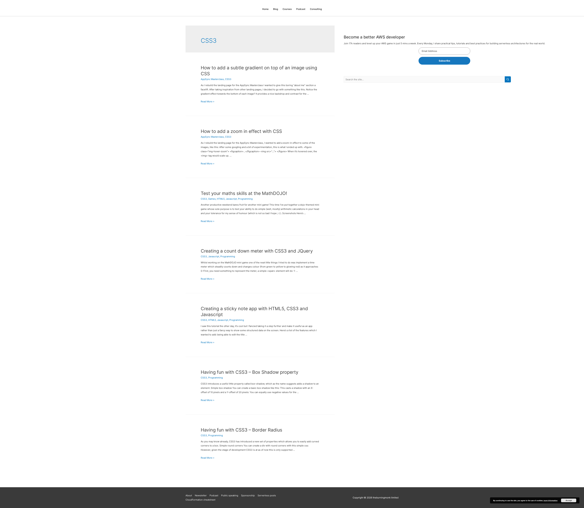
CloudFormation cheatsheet (200, 499)
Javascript (231, 198)
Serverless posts (267, 495)
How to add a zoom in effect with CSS (241, 131)
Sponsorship (248, 495)
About (189, 495)
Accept (569, 500)
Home (265, 9)
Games (212, 198)
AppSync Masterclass (212, 79)
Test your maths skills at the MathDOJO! (244, 193)
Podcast (300, 9)
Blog (275, 9)
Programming (245, 198)
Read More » (207, 101)
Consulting (316, 9)
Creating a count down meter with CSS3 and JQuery (257, 251)
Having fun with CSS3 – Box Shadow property (249, 372)
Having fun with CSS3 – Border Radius (241, 430)
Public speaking (229, 495)
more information (551, 500)
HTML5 (221, 198)
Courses (287, 9)
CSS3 (228, 79)
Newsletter (201, 495)
